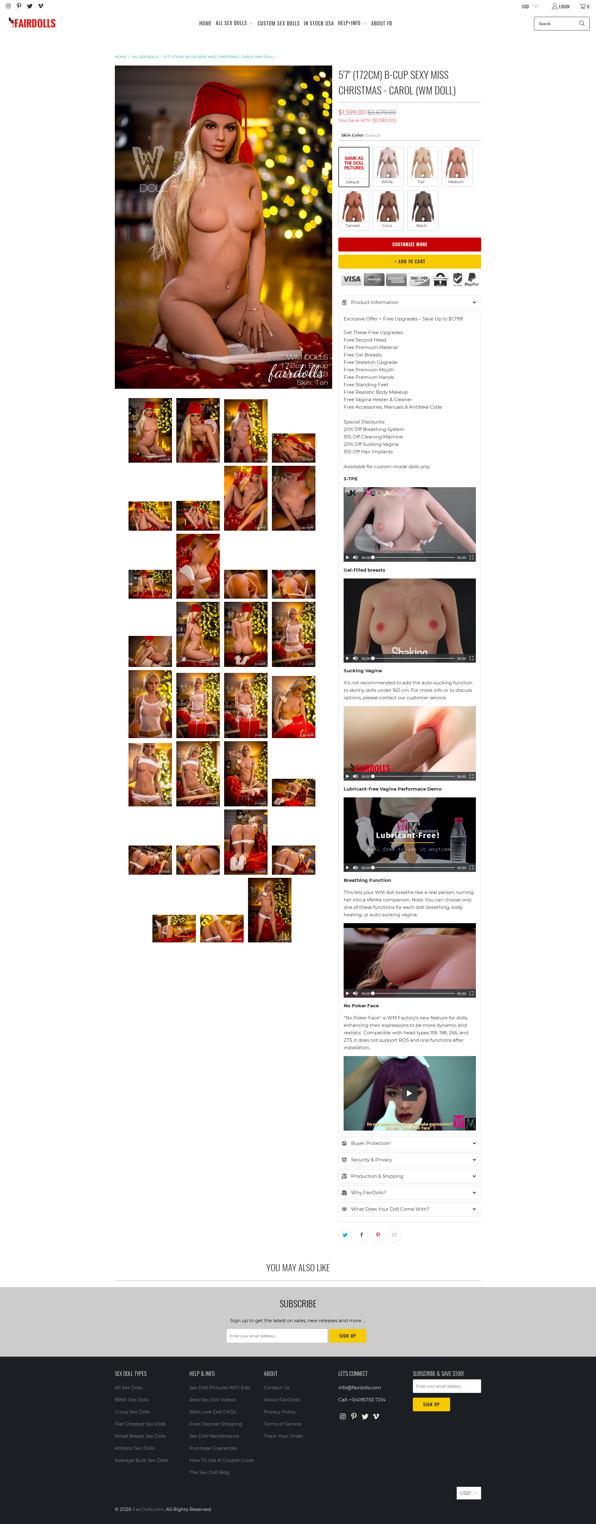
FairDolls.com (148, 1509)
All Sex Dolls (128, 1387)
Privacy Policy (280, 1412)
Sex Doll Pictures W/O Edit (219, 1387)
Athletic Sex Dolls (135, 1448)
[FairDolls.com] (31, 23)
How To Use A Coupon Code (221, 1460)
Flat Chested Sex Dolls (140, 1424)
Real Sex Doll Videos (212, 1400)
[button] (235, 23)
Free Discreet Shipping (215, 1424)
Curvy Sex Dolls (132, 1412)
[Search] (582, 23)
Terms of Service (282, 1424)
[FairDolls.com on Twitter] (29, 6)
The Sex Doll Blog (209, 1472)
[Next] (327, 227)
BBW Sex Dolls (132, 1400)
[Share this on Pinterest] (378, 1235)
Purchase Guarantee (213, 1448)
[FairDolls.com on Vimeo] (40, 6)
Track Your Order (283, 1436)
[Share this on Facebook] (361, 1235)
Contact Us (276, 1387)
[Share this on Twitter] (345, 1235)
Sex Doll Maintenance (214, 1436)
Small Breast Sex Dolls (140, 1436)
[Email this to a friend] (394, 1235)
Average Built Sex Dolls (141, 1460)
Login (564, 6)
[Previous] (119, 227)
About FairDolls (282, 1400)
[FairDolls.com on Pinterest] (19, 6)
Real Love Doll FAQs (212, 1412)
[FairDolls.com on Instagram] (8, 6)
